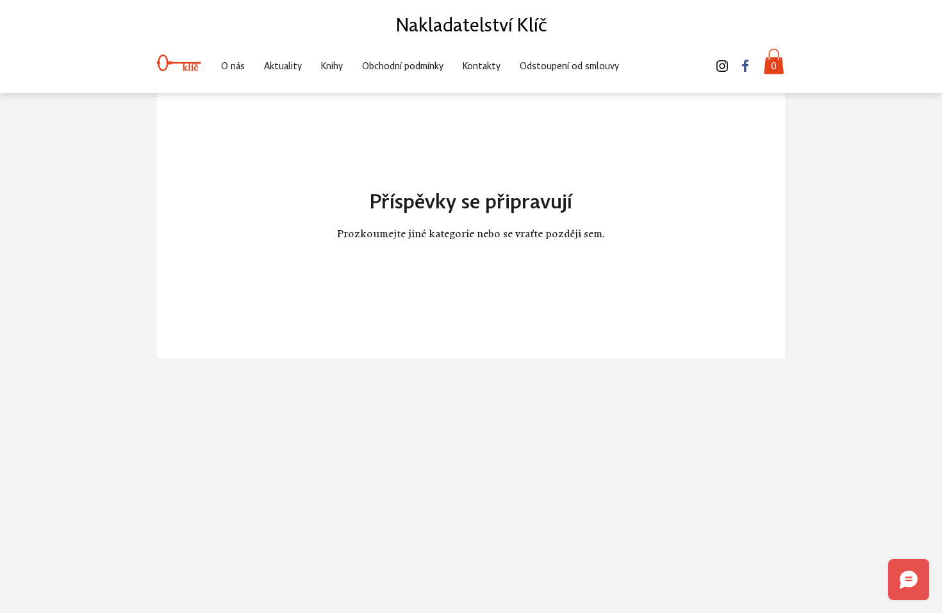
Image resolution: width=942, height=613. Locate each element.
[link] (773, 61)
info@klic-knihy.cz (666, 37)
